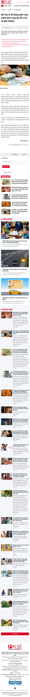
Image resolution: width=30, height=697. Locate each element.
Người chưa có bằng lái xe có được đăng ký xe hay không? (15, 298)
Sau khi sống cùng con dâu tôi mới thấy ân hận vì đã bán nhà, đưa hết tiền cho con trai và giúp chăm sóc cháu (21, 373)
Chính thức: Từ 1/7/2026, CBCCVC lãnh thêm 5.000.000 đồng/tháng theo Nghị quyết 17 (21, 332)
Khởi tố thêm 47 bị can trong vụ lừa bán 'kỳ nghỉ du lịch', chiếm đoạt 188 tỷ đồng (15, 241)
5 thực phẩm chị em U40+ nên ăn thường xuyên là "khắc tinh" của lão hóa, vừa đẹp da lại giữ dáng (20, 475)
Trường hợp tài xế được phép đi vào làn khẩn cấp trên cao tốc (15, 270)
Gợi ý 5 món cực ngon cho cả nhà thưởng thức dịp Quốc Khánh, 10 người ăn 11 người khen (20, 621)
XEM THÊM (15, 633)
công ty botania (7, 172)
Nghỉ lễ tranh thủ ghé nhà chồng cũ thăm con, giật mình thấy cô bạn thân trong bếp (20, 408)
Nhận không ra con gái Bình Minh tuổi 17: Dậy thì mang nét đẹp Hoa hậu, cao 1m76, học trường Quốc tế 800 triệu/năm (21, 533)
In (24, 154)
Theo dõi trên (6, 27)
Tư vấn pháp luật (5, 237)
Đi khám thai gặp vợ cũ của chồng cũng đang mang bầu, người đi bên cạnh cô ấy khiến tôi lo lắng (20, 560)
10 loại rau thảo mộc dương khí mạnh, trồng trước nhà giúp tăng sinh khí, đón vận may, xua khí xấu (21, 603)
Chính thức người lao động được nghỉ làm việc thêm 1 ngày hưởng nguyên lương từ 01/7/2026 (20, 313)
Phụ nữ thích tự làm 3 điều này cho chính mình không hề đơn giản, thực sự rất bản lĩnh (21, 492)
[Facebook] (15, 688)
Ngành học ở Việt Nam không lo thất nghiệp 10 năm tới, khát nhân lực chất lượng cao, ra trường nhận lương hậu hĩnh (21, 573)
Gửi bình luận (6, 166)
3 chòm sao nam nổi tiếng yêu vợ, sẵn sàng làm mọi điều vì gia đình (20, 445)
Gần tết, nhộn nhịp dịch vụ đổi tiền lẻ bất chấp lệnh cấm (15, 39)
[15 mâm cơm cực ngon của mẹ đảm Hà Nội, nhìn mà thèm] (6, 547)
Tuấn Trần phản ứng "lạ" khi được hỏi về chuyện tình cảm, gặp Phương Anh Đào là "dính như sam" (20, 519)
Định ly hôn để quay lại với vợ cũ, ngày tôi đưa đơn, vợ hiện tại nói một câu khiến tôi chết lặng (21, 591)
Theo (18, 144)
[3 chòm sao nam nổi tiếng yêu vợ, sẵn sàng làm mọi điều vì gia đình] (6, 447)
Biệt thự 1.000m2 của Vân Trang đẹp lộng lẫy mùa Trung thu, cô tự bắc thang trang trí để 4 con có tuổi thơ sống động (20, 460)
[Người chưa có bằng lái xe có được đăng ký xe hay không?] (15, 287)
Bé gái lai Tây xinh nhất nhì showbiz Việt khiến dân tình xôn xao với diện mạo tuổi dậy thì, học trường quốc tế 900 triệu (20, 433)
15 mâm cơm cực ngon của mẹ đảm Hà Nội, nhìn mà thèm (21, 545)
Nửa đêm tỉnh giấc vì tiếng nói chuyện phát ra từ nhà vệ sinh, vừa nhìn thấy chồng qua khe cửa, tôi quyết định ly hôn (20, 421)
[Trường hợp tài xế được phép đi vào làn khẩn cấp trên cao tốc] (15, 258)
